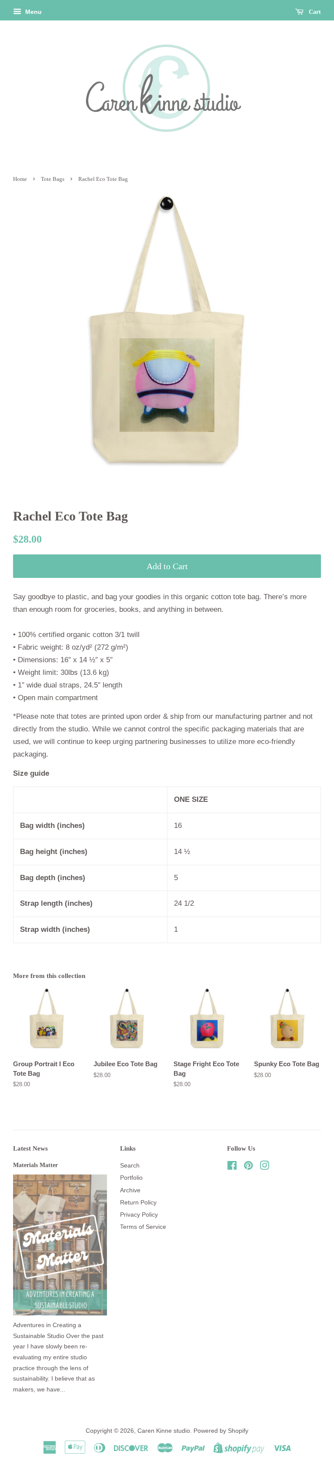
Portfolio (131, 1177)
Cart (314, 12)
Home (20, 179)
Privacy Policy (139, 1214)
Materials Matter (35, 1164)
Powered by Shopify (221, 1430)
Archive (130, 1190)
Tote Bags (52, 179)
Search (130, 1165)
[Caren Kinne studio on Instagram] (264, 1167)
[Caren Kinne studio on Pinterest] (248, 1167)
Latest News (30, 1148)
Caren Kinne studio (163, 1430)
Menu (32, 11)
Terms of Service (143, 1226)
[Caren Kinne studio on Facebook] (232, 1167)
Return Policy (138, 1202)
